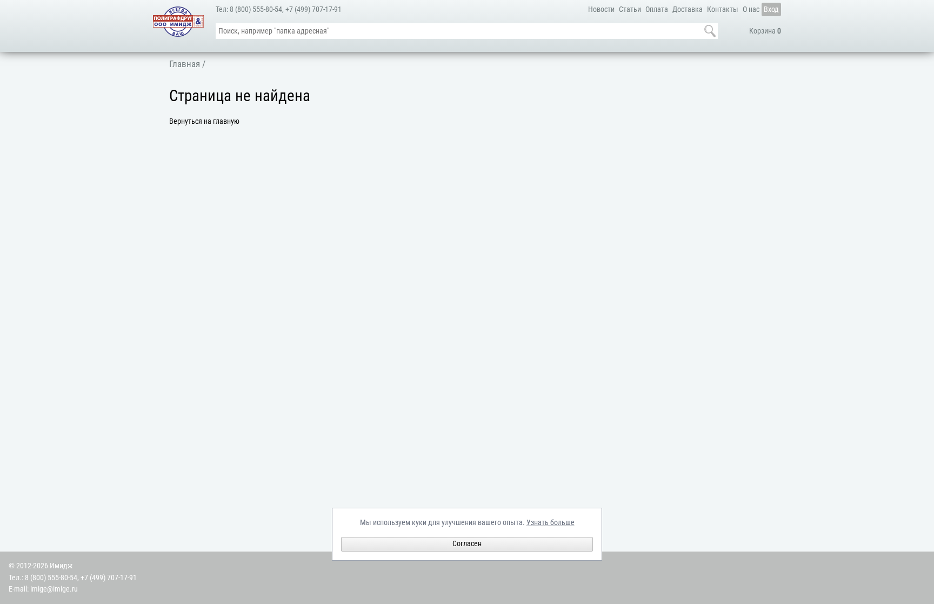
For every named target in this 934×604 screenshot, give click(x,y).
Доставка (687, 9)
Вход (771, 9)
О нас (751, 9)
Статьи (630, 9)
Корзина (765, 31)
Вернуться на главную (204, 121)
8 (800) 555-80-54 (256, 9)
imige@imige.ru (54, 589)
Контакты (722, 9)
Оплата (656, 9)
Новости (601, 9)
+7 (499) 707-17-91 (313, 9)
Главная (184, 63)
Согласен (467, 543)
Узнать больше (550, 522)
